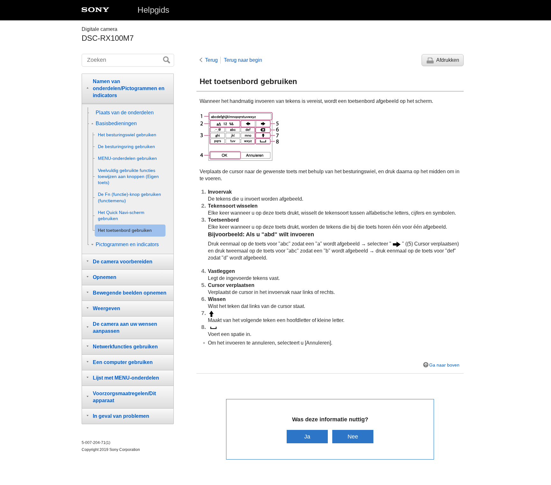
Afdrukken (447, 60)
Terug (211, 60)
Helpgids (153, 10)
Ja (307, 436)
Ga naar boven (444, 364)
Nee (353, 436)
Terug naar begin (243, 60)
